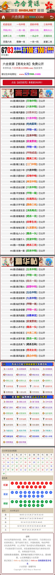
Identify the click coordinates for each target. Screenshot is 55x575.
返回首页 (3, 17)
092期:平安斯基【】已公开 (27, 193)
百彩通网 (35, 425)
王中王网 (48, 402)
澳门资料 (9, 408)
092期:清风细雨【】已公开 (27, 147)
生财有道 (9, 386)
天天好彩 (35, 392)
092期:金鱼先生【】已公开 (27, 222)
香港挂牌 (22, 369)
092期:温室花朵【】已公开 (27, 158)
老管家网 (22, 413)
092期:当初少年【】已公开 (27, 170)
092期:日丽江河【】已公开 (27, 181)
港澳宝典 (9, 413)
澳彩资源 (9, 402)
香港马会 (22, 375)
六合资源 (9, 369)
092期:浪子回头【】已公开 (27, 281)
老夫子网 (22, 431)
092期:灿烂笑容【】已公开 (27, 304)
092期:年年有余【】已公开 (27, 135)
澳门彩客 (35, 402)
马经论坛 (9, 431)
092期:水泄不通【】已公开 (27, 338)
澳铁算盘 (9, 442)
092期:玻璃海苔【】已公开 (27, 216)
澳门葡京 (35, 408)
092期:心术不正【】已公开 (27, 327)
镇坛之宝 (9, 381)
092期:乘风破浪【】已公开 (27, 356)
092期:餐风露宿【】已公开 (27, 112)
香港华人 (48, 381)
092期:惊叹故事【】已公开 (27, 350)
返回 (52, 17)
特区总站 (35, 369)
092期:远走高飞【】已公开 (27, 344)
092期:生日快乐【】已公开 (27, 199)
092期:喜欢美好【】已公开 (27, 106)
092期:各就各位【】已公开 (27, 152)
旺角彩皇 (9, 375)
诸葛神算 (9, 419)
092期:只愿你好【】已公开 (27, 176)
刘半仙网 (22, 419)
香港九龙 (22, 381)
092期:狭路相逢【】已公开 (27, 321)
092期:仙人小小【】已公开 (27, 233)
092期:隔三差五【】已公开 (27, 164)
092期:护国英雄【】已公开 (27, 124)
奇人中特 (48, 436)
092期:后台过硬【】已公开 (27, 187)
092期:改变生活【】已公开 (27, 210)
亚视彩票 (22, 386)
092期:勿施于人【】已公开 (27, 239)
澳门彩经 (22, 408)
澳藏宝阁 (9, 436)
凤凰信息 (48, 375)
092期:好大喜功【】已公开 (27, 275)
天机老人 (48, 431)
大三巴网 (22, 425)
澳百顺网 (35, 436)
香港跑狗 (48, 369)
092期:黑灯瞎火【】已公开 (27, 286)
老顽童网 (35, 413)
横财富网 (48, 425)
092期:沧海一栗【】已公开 (27, 250)
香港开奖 (48, 386)
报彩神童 (22, 442)
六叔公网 (22, 392)
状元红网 (48, 408)
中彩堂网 (35, 431)
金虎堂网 (9, 425)
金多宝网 (48, 413)
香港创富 (9, 392)
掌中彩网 (48, 419)
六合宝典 (35, 381)
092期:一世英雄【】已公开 (27, 245)
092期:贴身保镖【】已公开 (27, 309)
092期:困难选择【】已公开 (27, 141)
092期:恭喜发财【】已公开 (27, 129)
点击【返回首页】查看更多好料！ (27, 82)
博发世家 (35, 375)
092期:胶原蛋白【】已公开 (27, 118)
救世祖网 (35, 419)
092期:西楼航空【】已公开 (27, 269)
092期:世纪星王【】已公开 (27, 332)
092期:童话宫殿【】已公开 (27, 292)
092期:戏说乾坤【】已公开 (27, 298)
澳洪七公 (22, 436)
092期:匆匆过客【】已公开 (27, 227)
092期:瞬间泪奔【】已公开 (27, 101)
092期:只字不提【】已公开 (27, 204)
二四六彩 (35, 386)
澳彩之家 (22, 402)
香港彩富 (48, 392)
